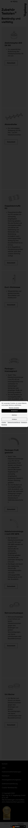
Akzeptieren (14, 410)
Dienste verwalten (14, 408)
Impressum (24, 422)
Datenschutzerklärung (14, 422)
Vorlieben (14, 419)
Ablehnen (14, 415)
